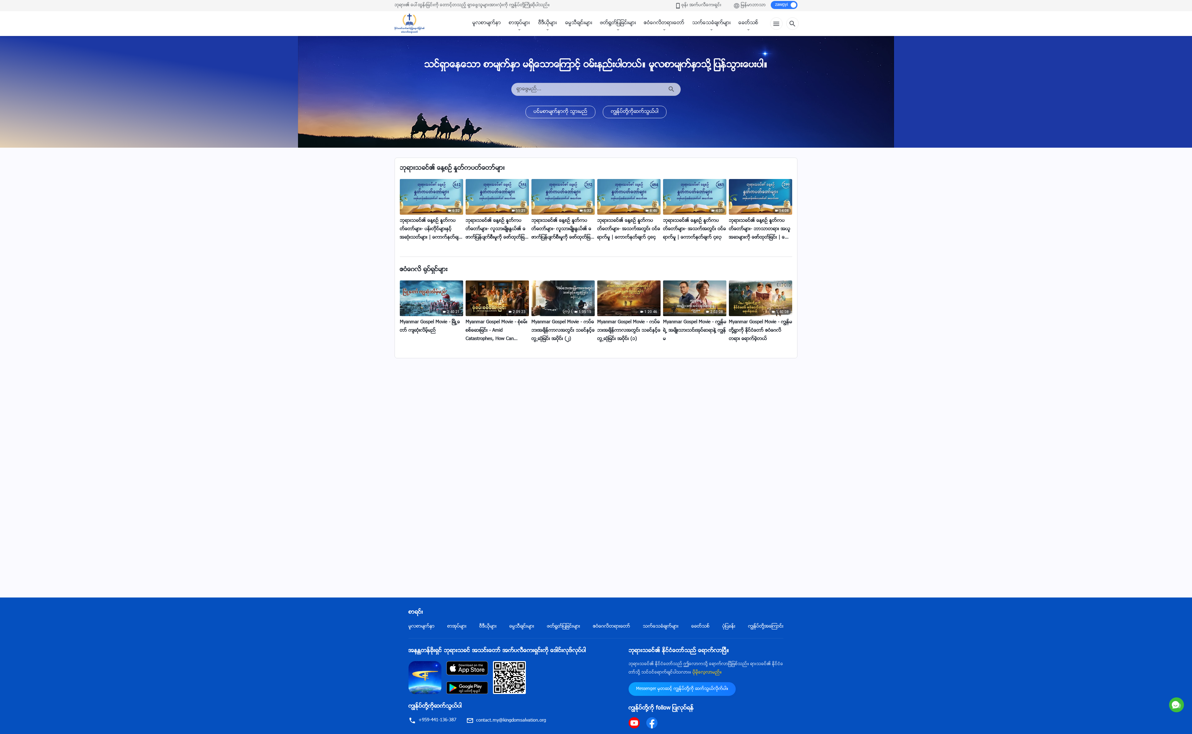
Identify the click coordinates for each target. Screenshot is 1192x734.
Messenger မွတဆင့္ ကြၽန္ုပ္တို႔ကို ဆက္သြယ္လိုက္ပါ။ (682, 689)
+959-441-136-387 (437, 720)
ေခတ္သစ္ (748, 23)
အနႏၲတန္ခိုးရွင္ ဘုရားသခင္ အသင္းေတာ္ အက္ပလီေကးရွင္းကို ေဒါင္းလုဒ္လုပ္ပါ (497, 651)
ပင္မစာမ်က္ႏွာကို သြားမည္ (560, 111)
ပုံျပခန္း (728, 626)
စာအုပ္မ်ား (519, 23)
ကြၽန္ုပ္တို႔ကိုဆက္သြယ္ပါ (634, 111)
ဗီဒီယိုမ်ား (547, 23)
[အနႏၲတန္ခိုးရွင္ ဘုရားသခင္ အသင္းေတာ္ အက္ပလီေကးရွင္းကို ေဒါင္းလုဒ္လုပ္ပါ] (425, 677)
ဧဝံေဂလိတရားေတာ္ (664, 23)
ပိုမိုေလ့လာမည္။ (707, 672)
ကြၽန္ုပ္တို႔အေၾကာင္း (765, 626)
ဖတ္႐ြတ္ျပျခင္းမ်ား (618, 23)
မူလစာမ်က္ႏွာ (486, 23)
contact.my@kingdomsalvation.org (511, 720)
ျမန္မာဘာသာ (753, 5)
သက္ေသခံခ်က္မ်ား (711, 23)
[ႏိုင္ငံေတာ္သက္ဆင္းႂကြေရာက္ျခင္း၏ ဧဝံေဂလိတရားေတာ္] (413, 23)
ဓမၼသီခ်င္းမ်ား (578, 23)
